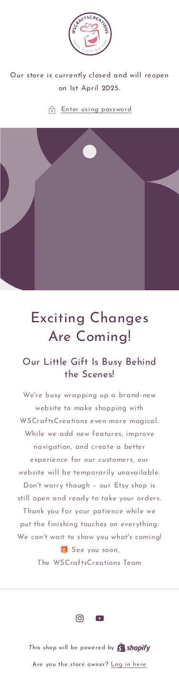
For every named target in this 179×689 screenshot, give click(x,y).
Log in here (129, 664)
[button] (90, 110)
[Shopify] (133, 648)
